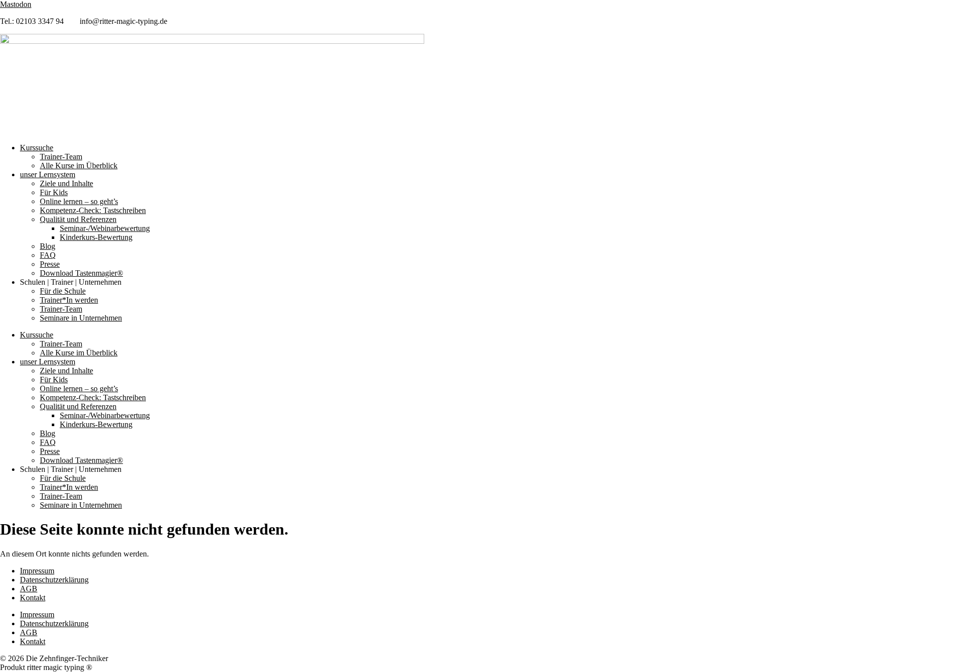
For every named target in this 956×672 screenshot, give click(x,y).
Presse (50, 264)
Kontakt (32, 597)
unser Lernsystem (47, 174)
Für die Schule (63, 291)
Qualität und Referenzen (78, 219)
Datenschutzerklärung (54, 579)
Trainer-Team (61, 156)
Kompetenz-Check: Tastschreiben (93, 210)
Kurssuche (36, 147)
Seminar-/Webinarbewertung (105, 228)
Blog (47, 246)
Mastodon (15, 4)
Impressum (37, 570)
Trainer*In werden (69, 300)
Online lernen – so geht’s (79, 201)
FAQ (48, 255)
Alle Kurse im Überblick (79, 165)
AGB (28, 588)
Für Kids (54, 192)
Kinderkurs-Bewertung (96, 237)
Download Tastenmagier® (81, 273)
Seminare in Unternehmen (81, 318)
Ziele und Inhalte (66, 183)
